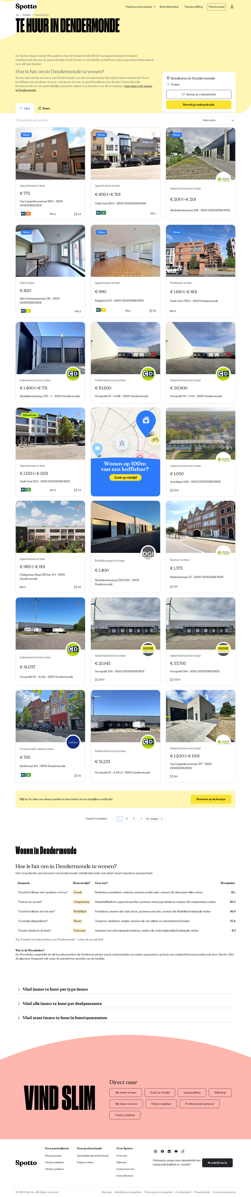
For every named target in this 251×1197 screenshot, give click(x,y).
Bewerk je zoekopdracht (198, 105)
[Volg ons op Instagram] (155, 1151)
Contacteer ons (125, 1169)
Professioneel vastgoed (199, 1104)
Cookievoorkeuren (224, 1192)
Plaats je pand (53, 1155)
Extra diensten (124, 1175)
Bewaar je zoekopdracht (201, 94)
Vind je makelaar (161, 1104)
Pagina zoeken (85, 1162)
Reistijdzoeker (169, 7)
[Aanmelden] (232, 6)
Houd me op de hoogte (211, 799)
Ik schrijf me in (217, 1163)
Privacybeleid (202, 1192)
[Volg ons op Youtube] (176, 1151)
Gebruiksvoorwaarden (128, 1192)
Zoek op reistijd (160, 1092)
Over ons (121, 1155)
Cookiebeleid (183, 1192)
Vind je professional (139, 7)
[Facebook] (162, 1151)
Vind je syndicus (125, 1115)
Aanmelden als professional (92, 1155)
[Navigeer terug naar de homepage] (26, 7)
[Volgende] (141, 818)
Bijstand (121, 1162)
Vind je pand (216, 7)
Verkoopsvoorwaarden (158, 1192)
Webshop (220, 1092)
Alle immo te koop (126, 1104)
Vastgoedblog (193, 7)
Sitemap (107, 1192)
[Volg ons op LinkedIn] (169, 1151)
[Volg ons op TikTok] (183, 1151)
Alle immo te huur (125, 1092)
